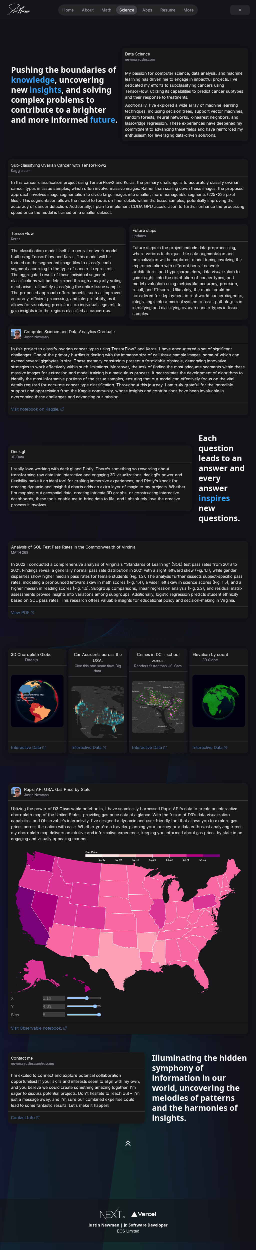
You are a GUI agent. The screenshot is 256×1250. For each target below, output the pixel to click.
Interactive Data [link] (26, 747)
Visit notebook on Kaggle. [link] (35, 409)
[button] (37, 700)
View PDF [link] (20, 612)
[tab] (68, 9)
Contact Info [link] (23, 1117)
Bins (15, 1014)
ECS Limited (128, 1231)
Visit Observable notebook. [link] (36, 1028)
